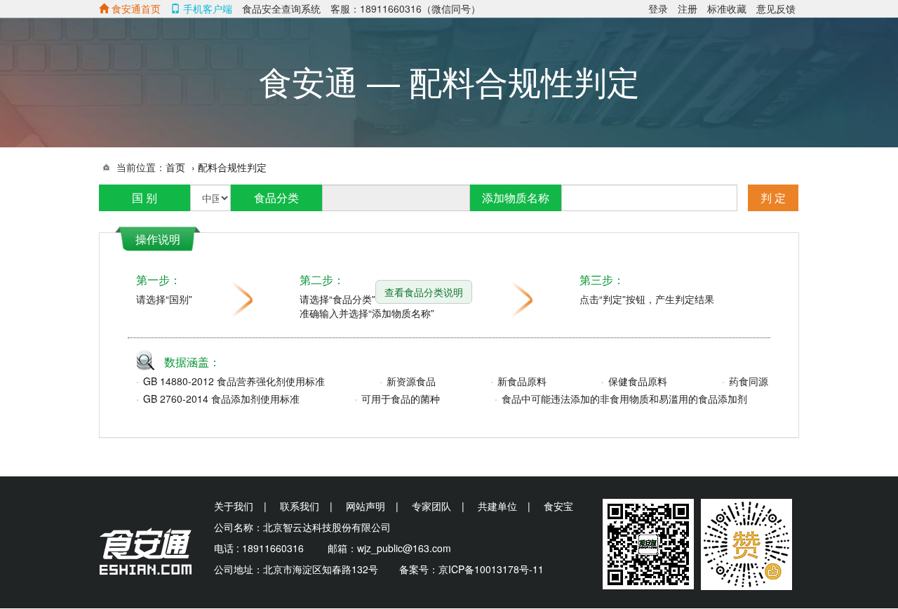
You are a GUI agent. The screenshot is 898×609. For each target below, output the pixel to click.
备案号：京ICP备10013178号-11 (471, 569)
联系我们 (299, 506)
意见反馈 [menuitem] (776, 8)
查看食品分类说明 (423, 292)
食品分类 (276, 197)
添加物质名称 (515, 197)
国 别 (144, 197)
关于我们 (233, 506)
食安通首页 (135, 8)
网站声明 (365, 506)
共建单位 (497, 506)
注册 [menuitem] (687, 8)
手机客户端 (206, 8)
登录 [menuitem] (658, 8)
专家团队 (431, 506)
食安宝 (558, 506)
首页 (175, 167)
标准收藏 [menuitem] (726, 8)
